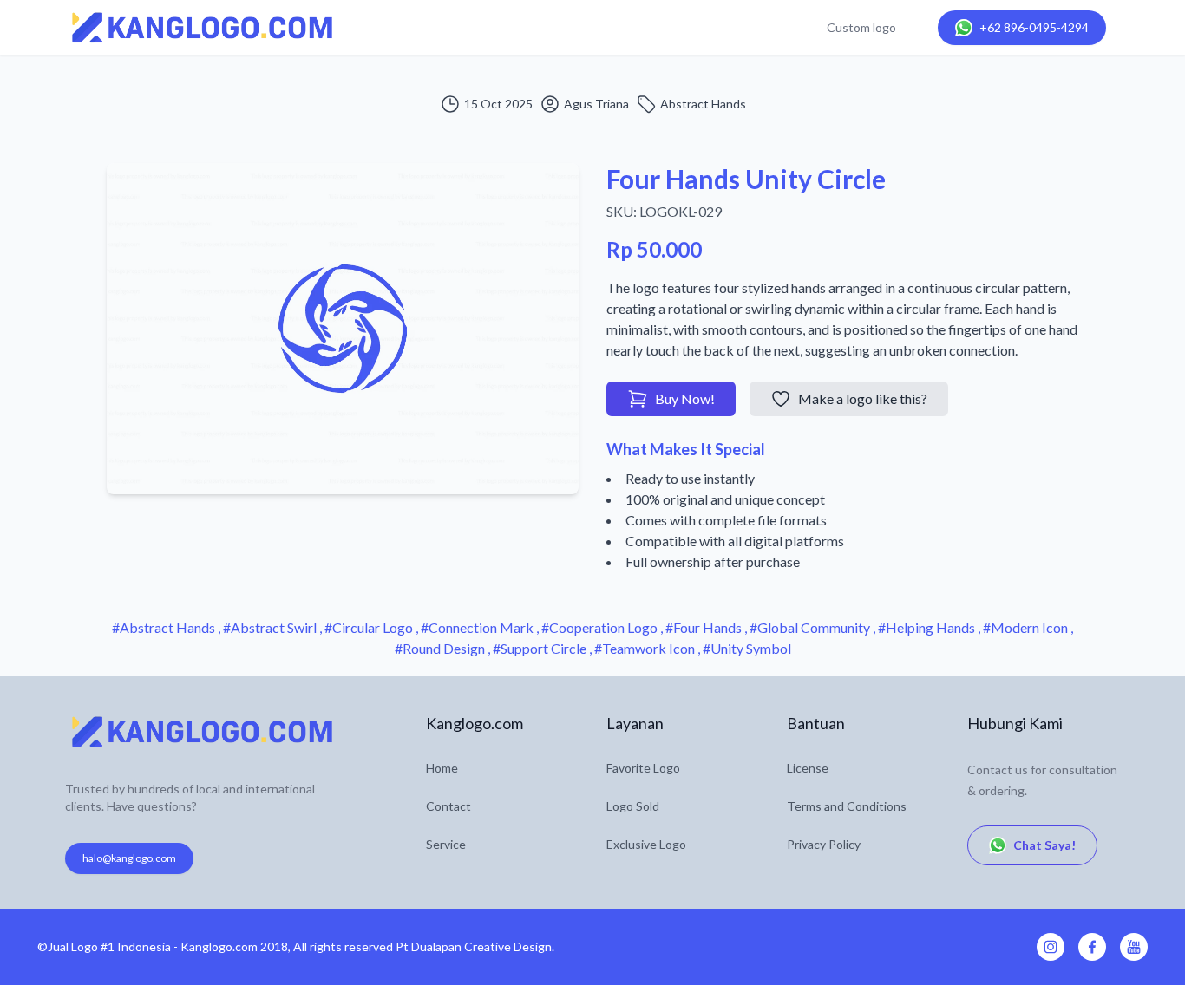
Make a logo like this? (862, 398)
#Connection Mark (478, 627)
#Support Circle (541, 648)
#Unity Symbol (747, 648)
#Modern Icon (1026, 627)
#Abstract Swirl (271, 627)
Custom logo (861, 27)
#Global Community (811, 627)
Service (446, 844)
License (807, 767)
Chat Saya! (1044, 845)
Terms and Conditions (847, 806)
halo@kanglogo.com (129, 857)
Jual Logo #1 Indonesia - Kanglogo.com (153, 946)
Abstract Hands (703, 103)
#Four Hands (704, 627)
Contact (448, 806)
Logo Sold (632, 806)
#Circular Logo (370, 627)
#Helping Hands (928, 627)
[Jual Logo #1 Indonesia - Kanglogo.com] (202, 28)
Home (442, 767)
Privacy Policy (824, 844)
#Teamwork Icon (645, 648)
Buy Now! (685, 398)
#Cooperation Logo (600, 627)
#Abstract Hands (165, 627)
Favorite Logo (643, 767)
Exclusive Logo (646, 844)
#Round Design (441, 648)
